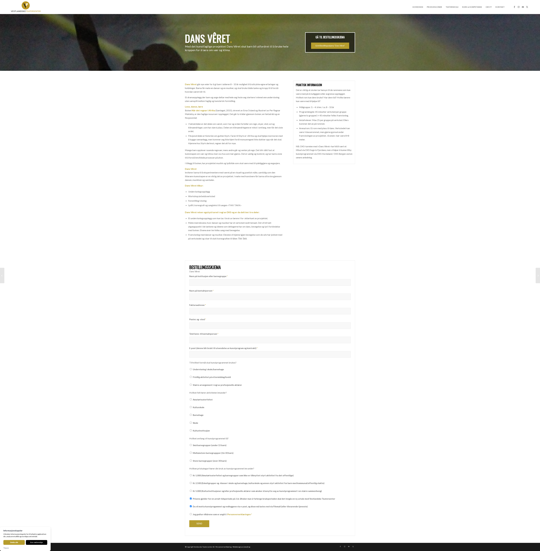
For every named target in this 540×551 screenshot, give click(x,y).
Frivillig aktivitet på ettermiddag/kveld (212, 377)
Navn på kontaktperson (201, 290)
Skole (195, 423)
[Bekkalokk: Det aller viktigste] (2, 275)
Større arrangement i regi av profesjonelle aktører (217, 385)
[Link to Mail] (523, 7)
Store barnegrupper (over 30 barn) (210, 461)
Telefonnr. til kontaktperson (203, 334)
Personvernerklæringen (239, 514)
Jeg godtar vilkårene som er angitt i (222, 514)
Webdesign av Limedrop (241, 547)
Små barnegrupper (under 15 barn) (209, 445)
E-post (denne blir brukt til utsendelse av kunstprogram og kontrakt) (223, 348)
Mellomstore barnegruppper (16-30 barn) (213, 453)
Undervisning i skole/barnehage (208, 369)
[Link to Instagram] (519, 7)
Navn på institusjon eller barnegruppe (208, 276)
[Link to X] (527, 7)
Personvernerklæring (223, 547)
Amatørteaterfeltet (203, 399)
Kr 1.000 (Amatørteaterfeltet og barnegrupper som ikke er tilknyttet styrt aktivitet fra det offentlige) (243, 475)
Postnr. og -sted (197, 319)
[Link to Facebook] (514, 7)
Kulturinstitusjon (201, 430)
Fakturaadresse (197, 305)
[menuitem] (418, 7)
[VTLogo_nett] (26, 7)
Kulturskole (198, 407)
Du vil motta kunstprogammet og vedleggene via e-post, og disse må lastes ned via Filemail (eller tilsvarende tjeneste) (250, 506)
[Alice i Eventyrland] (538, 275)
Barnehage (198, 415)
